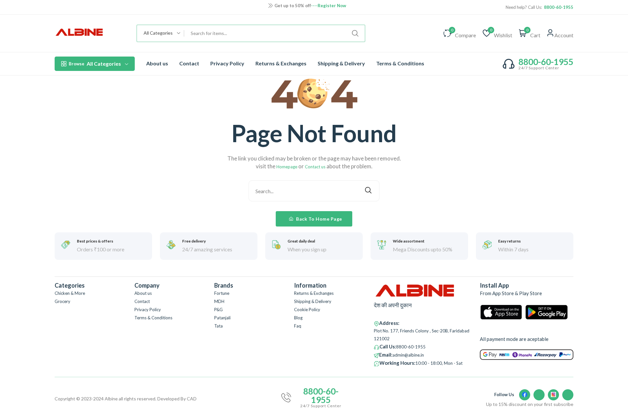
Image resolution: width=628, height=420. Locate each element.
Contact (189, 63)
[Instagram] (553, 394)
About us (157, 63)
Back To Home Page (318, 219)
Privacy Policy (227, 63)
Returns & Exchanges (280, 63)
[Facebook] (524, 394)
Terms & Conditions (400, 63)
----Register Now (328, 5)
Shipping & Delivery (341, 63)
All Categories (95, 63)
